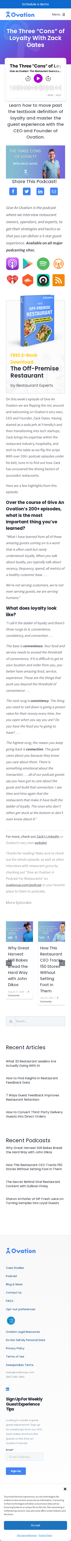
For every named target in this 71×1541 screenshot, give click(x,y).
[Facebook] (13, 191)
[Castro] (43, 275)
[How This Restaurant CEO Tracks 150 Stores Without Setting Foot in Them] (51, 931)
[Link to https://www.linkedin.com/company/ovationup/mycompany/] (7, 1389)
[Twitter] (27, 191)
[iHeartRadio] (12, 275)
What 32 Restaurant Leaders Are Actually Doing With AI (31, 1063)
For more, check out (21, 836)
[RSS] (58, 275)
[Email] (54, 191)
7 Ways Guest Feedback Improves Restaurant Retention (32, 1097)
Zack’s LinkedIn (47, 836)
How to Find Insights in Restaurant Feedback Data (32, 1080)
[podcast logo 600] (20, 12)
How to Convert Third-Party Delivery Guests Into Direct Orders (34, 1114)
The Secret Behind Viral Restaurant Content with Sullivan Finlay (33, 1184)
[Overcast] (58, 259)
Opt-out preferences (27, 1535)
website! (41, 842)
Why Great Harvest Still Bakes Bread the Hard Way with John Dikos (18, 966)
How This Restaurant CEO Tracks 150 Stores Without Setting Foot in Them (34, 1167)
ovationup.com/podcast (23, 885)
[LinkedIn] (40, 191)
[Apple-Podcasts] (12, 259)
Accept (35, 1525)
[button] (65, 1489)
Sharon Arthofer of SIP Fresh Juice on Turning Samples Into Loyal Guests (35, 1201)
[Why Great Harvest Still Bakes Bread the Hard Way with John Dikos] (19, 931)
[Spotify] (43, 259)
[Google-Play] (27, 259)
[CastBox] (27, 275)
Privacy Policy (45, 1535)
